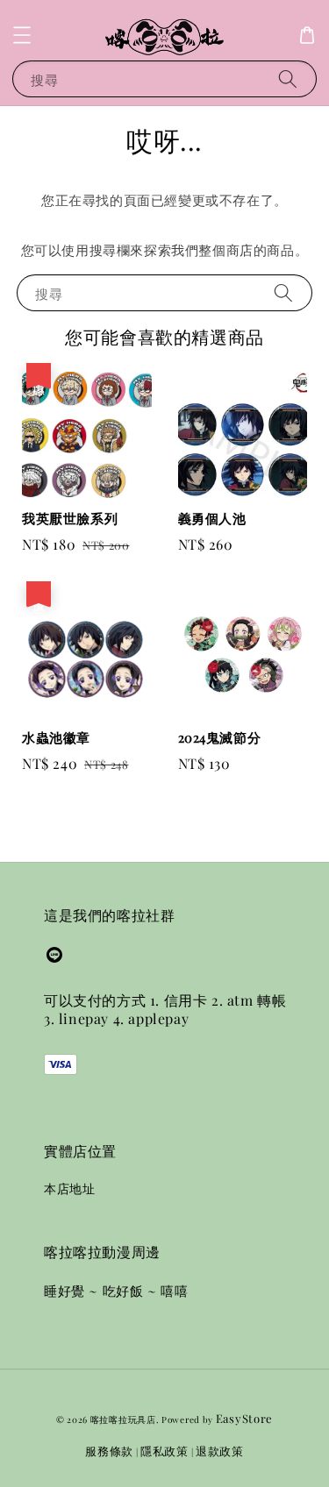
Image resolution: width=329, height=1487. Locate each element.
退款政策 (220, 1450)
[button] (22, 35)
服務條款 (109, 1450)
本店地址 (69, 1188)
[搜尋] (288, 78)
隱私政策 (164, 1450)
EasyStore (244, 1418)
